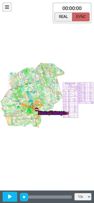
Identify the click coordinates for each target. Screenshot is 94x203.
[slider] (24, 197)
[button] (37, 110)
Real (63, 17)
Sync (81, 17)
